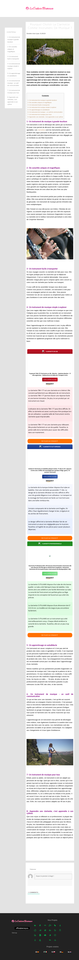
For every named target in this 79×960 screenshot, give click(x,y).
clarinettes (41, 130)
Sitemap (14, 933)
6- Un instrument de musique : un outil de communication (13, 83)
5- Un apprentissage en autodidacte (13, 75)
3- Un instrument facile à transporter (13, 58)
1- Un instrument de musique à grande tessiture (13, 39)
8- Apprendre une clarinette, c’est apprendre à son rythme (12, 100)
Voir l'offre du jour (49, 379)
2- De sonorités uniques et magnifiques (12, 49)
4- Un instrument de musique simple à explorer (13, 66)
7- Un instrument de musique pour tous (13, 91)
